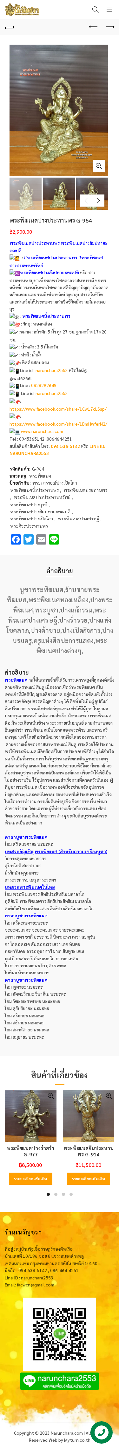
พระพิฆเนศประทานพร (85, 490)
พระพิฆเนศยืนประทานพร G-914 (88, 1151)
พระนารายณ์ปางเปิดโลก (54, 483)
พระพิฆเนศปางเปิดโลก (31, 518)
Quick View (50, 1096)
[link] (58, 409)
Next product (109, 27)
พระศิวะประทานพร (29, 526)
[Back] (9, 27)
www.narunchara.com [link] (42, 431)
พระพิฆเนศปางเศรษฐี (78, 518)
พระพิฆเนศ (40, 476)
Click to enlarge (99, 166)
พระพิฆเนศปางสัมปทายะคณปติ (40, 511)
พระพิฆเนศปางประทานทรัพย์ (42, 497)
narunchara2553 (52, 370)
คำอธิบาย (59, 571)
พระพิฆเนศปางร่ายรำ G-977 (30, 1151)
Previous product (94, 27)
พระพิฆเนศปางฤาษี (28, 504)
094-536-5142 (65, 446)
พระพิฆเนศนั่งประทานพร (34, 490)
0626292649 (43, 385)
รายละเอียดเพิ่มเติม (30, 1178)
